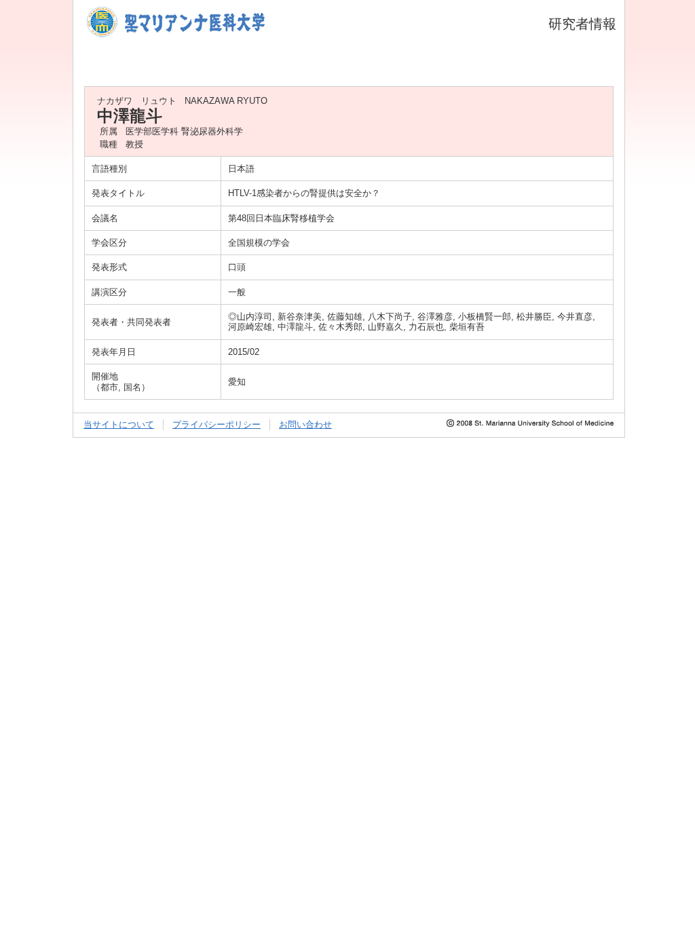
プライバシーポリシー (216, 424)
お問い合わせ (305, 424)
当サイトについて (118, 424)
